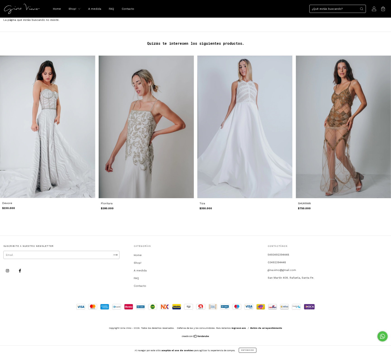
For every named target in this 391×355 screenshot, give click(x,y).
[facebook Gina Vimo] (20, 271)
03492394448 (277, 262)
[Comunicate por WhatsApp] (382, 336)
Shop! (73, 8)
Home (57, 8)
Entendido (247, 350)
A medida (94, 8)
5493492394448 (278, 254)
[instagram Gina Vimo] (7, 271)
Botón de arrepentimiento (266, 328)
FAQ (111, 8)
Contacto (128, 8)
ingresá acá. (238, 328)
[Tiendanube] (195, 337)
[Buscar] (361, 9)
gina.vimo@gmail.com (282, 270)
